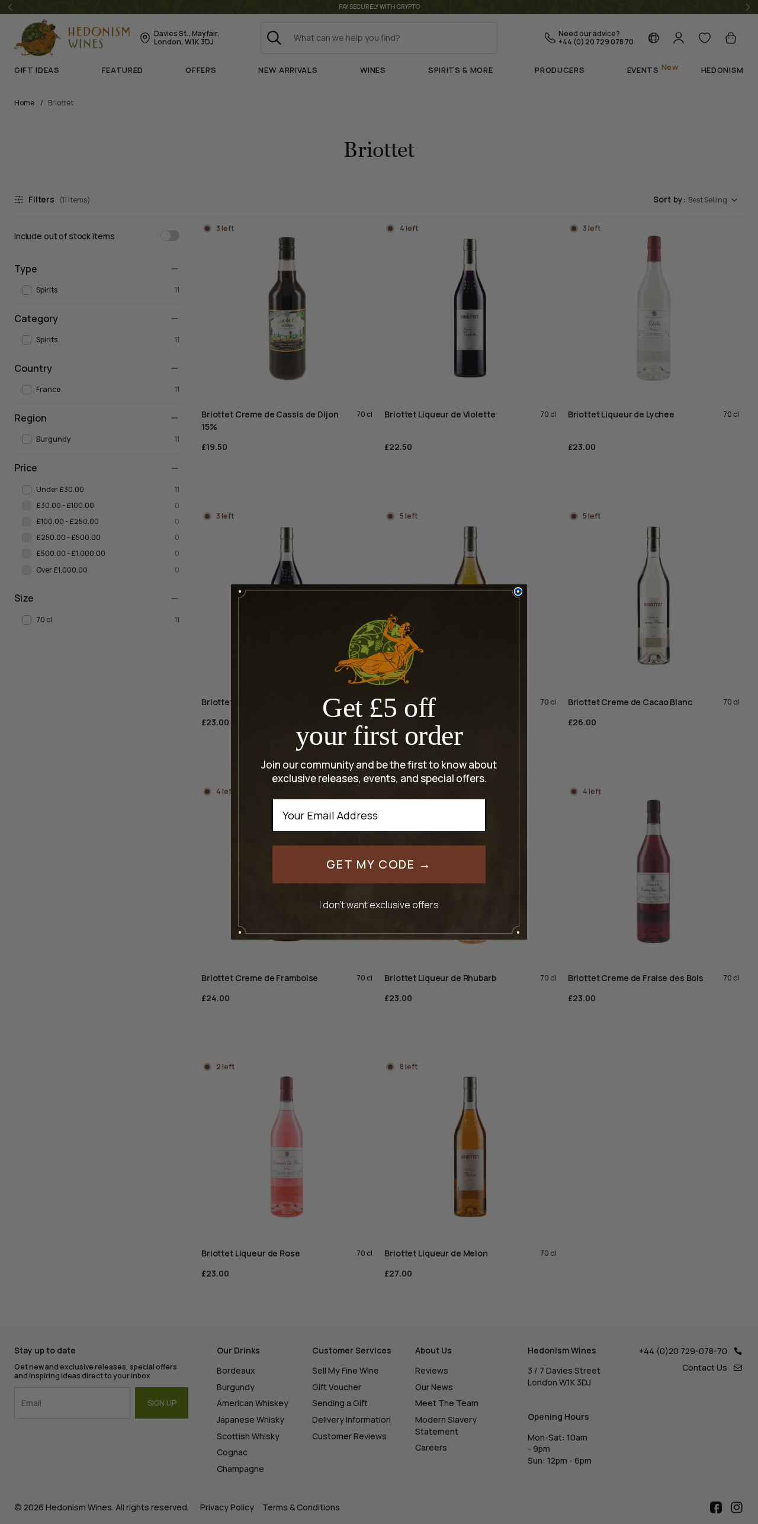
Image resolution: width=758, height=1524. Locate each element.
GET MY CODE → (379, 864)
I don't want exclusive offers (379, 904)
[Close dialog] (518, 591)
